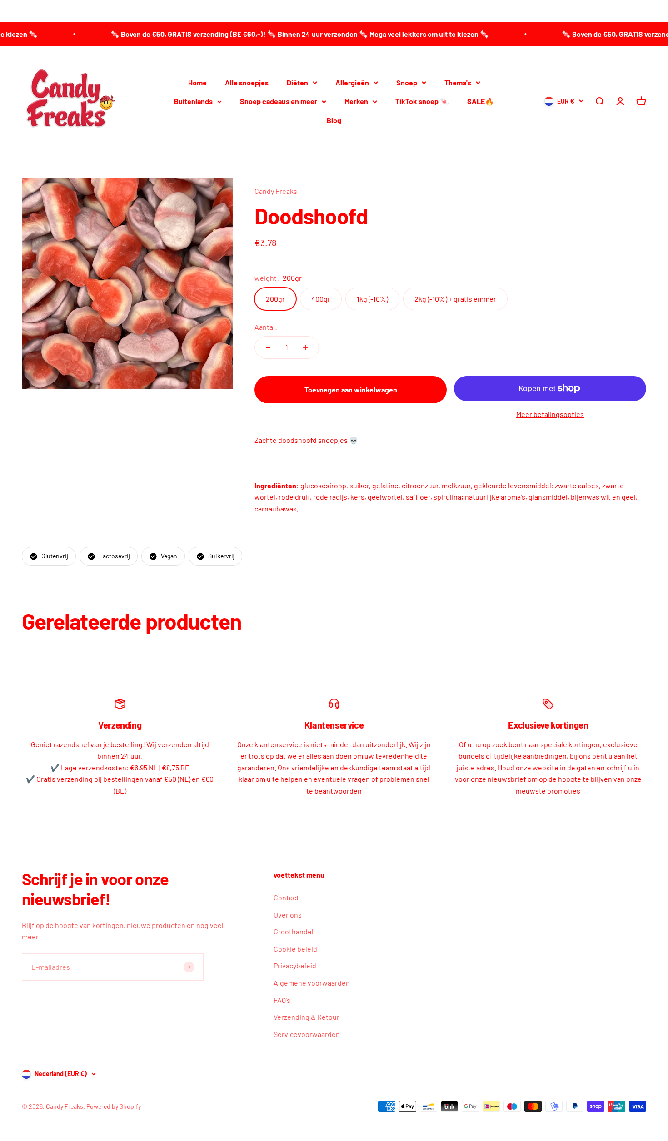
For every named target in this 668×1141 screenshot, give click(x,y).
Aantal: (265, 326)
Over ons (288, 914)
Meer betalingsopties (550, 414)
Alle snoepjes (247, 82)
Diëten (297, 82)
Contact (286, 897)
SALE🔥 (480, 101)
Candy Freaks (275, 191)
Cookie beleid (295, 948)
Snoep (406, 82)
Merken (356, 101)
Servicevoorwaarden (307, 1034)
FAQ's (282, 1000)
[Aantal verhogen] (305, 347)
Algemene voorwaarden (312, 982)
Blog (334, 119)
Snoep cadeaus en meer (278, 101)
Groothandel (294, 931)
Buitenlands (193, 101)
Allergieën (352, 82)
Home (197, 82)
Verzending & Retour (306, 1016)
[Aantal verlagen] (268, 347)
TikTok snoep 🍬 (422, 101)
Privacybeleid (295, 965)
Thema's (457, 82)
